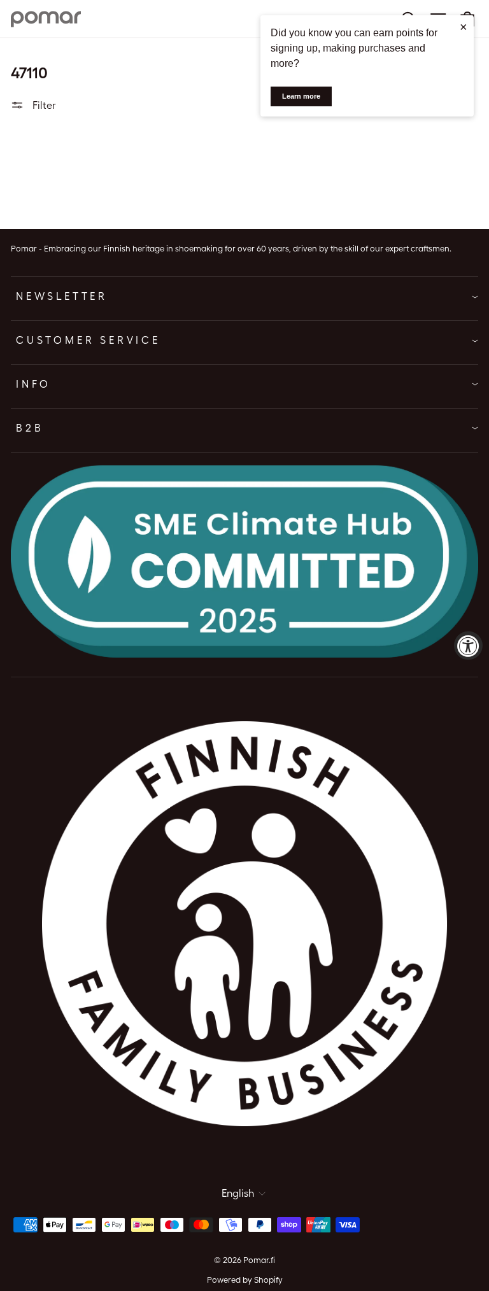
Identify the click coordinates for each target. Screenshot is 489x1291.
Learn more (301, 96)
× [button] (463, 27)
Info (33, 384)
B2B (29, 428)
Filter (43, 105)
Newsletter (62, 296)
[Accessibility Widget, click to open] (468, 645)
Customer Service (88, 340)
